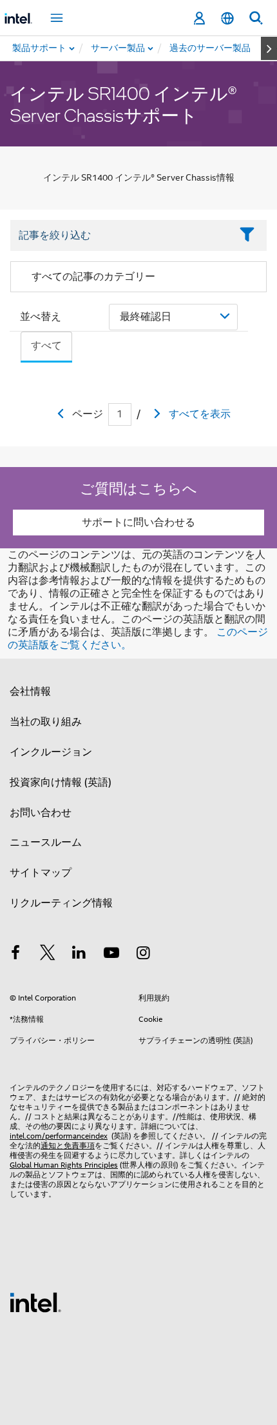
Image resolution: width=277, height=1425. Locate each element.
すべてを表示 (200, 414)
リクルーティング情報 (61, 903)
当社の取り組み (46, 721)
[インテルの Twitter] (48, 954)
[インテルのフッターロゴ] (35, 1301)
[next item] (269, 48)
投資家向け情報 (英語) (60, 782)
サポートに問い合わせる (138, 522)
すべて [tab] (46, 345)
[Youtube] (111, 954)
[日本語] (227, 18)
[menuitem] (119, 48)
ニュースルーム (46, 842)
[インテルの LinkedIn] (79, 954)
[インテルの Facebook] (15, 954)
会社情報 (30, 691)
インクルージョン (51, 752)
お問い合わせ (41, 812)
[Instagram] (143, 954)
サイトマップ (41, 872)
